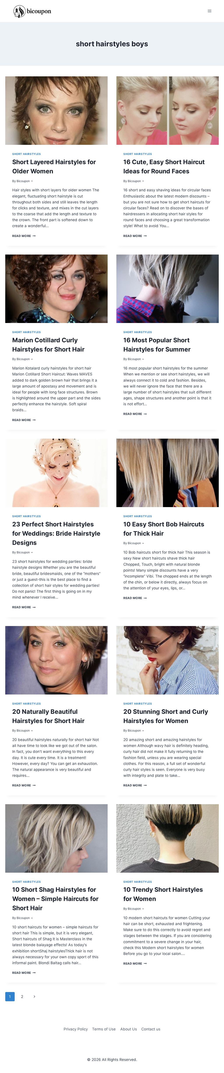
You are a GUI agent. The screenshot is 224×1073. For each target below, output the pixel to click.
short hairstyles (26, 154)
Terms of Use (104, 1029)
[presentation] (56, 110)
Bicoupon (23, 181)
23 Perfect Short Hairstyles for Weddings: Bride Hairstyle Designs (56, 533)
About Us (128, 1029)
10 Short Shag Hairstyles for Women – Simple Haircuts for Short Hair (55, 899)
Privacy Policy (76, 1029)
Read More (24, 236)
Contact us (150, 1029)
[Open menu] (209, 10)
